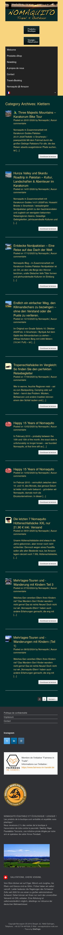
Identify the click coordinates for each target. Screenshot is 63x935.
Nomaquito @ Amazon (18, 86)
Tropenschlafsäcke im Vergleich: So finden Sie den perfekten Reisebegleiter (35, 369)
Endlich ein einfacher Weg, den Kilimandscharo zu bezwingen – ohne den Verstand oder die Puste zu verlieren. (34, 309)
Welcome (11, 49)
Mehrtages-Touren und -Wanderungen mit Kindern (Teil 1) (34, 641)
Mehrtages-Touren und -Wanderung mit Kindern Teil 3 (33, 582)
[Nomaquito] (31, 11)
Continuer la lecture (48, 156)
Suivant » (52, 699)
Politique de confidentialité (15, 712)
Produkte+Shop (14, 55)
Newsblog (11, 61)
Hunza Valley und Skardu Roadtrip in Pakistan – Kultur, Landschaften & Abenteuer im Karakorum (33, 179)
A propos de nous (15, 68)
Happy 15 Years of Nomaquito (33, 423)
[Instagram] (21, 741)
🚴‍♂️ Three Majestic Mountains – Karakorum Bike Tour (34, 114)
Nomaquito (43, 120)
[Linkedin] (14, 741)
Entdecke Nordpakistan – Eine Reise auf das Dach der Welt (33, 247)
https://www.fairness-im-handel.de (38, 767)
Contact (10, 74)
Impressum (9, 716)
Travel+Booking (14, 80)
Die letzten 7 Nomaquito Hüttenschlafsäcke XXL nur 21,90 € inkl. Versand (31, 523)
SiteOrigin (37, 929)
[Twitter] (7, 741)
